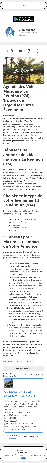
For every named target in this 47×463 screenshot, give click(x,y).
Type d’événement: (12, 415)
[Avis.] (23, 458)
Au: (5, 421)
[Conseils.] (36, 455)
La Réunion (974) (22, 368)
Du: (5, 418)
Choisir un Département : (9, 374)
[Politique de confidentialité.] (13, 455)
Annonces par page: (25, 436)
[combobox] (32, 374)
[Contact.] (28, 455)
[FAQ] (42, 455)
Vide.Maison (27, 30)
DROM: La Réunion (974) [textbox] (31, 374)
